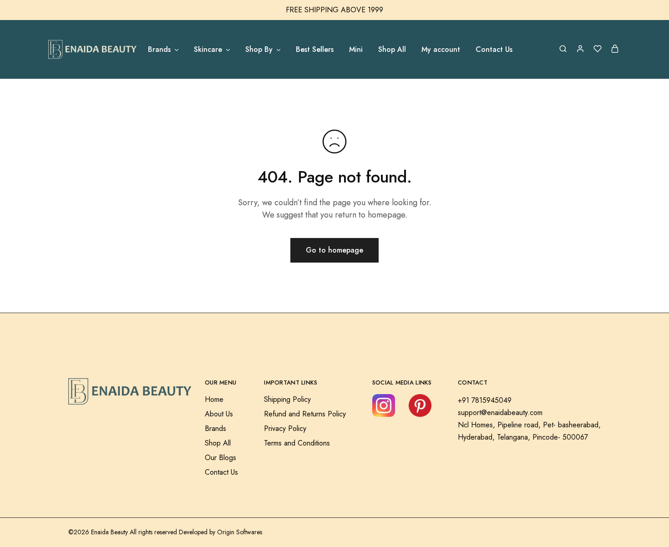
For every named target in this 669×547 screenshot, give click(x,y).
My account (440, 50)
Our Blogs (220, 457)
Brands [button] (159, 50)
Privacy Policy (285, 428)
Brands (215, 428)
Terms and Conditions (297, 443)
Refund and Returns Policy (305, 414)
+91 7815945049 (485, 400)
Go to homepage (334, 250)
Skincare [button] (208, 50)
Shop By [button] (259, 50)
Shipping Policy (287, 399)
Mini (356, 50)
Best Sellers (315, 50)
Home (214, 399)
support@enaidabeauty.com (500, 412)
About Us (219, 414)
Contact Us (494, 50)
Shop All (392, 50)
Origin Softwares (239, 532)
